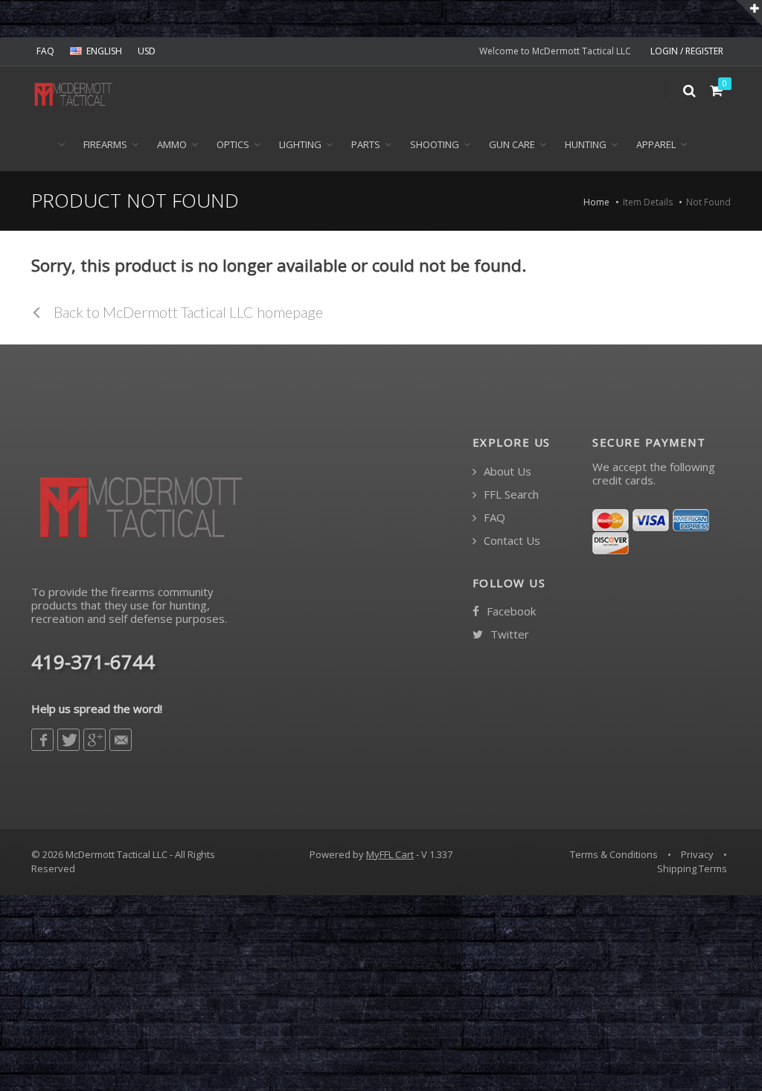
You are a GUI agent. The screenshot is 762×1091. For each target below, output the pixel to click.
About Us (506, 471)
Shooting (434, 144)
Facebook (510, 611)
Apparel (656, 144)
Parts (365, 144)
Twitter (508, 634)
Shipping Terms (692, 868)
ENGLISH (104, 51)
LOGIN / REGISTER (686, 51)
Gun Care (512, 144)
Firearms (105, 144)
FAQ (45, 51)
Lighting (300, 144)
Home (596, 202)
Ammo (172, 144)
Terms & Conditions (614, 854)
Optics (233, 144)
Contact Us (510, 541)
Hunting (585, 144)
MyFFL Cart (390, 854)
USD (147, 51)
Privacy (697, 854)
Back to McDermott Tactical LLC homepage (187, 312)
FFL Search (510, 494)
